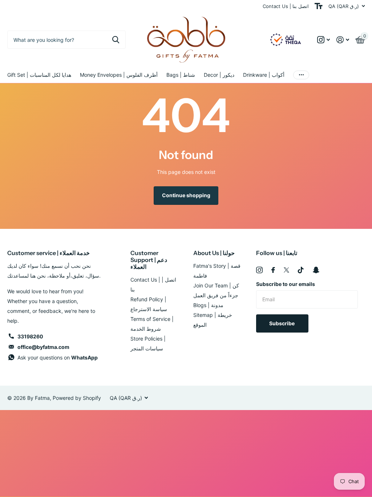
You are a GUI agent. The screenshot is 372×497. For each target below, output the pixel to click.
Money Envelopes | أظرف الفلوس (119, 75)
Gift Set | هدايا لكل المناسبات (39, 75)
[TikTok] (301, 270)
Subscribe (282, 323)
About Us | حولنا (214, 253)
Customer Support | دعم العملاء (148, 259)
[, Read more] (323, 40)
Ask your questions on (57, 357)
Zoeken (116, 40)
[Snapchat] (315, 270)
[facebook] (273, 270)
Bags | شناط (180, 75)
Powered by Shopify (77, 398)
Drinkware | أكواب (263, 75)
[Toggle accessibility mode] (319, 6)
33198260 (30, 336)
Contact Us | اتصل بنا (286, 6)
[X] (286, 270)
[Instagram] (259, 270)
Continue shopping (186, 195)
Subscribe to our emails (285, 284)
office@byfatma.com (43, 347)
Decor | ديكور (219, 75)
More (301, 75)
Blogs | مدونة (208, 305)
